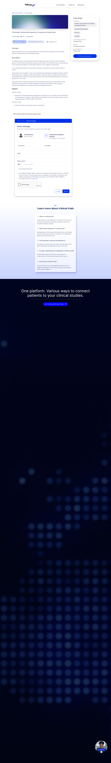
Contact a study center (85, 56)
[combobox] (20, 164)
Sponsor (75, 44)
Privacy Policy (34, 178)
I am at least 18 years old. (25, 169)
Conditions (76, 21)
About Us (72, 5)
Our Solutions (60, 5)
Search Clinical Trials (17, 13)
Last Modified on (77, 49)
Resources (81, 5)
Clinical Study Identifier (79, 39)
